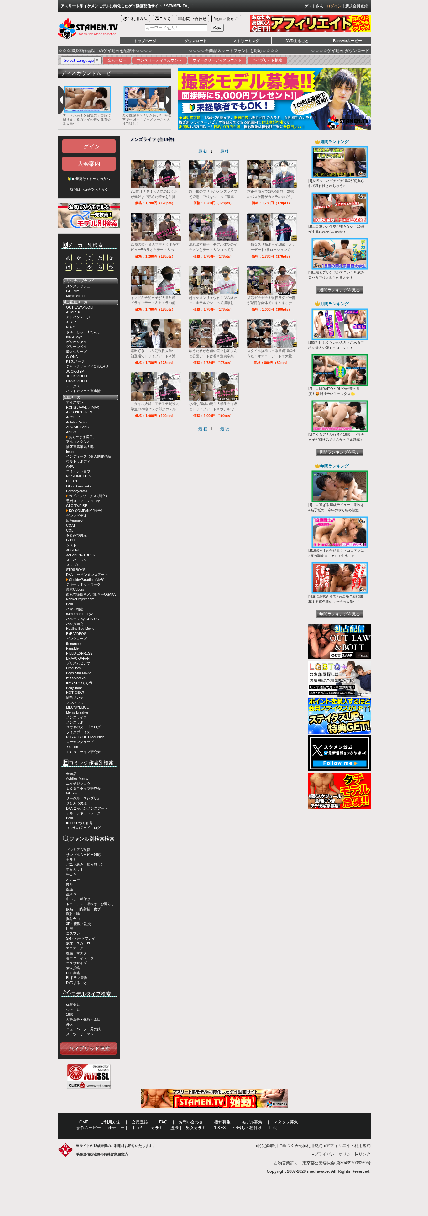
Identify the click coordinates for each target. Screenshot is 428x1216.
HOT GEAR (75, 692)
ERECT (72, 481)
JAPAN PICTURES (80, 555)
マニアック (74, 948)
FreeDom (73, 668)
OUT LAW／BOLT (80, 307)
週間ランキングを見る (339, 290)
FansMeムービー (347, 41)
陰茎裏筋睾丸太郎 (80, 447)
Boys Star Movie (78, 673)
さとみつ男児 (76, 535)
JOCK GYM (75, 371)
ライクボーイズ (78, 732)
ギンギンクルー (78, 342)
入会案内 (89, 164)
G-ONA (72, 356)
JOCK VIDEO (76, 376)
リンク (364, 1154)
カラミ (71, 860)
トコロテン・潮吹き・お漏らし (90, 904)
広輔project (74, 520)
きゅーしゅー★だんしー (85, 332)
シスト (71, 545)
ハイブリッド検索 (267, 60)
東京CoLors (75, 589)
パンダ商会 (74, 624)
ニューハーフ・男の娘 (83, 1029)
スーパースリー (78, 560)
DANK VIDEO (76, 381)
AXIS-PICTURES (79, 412)
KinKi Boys (74, 337)
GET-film (72, 291)
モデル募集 (252, 1122)
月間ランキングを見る (339, 452)
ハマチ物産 (74, 609)
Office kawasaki (78, 486)
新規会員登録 (356, 6)
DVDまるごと (297, 41)
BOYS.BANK (76, 678)
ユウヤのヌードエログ (83, 727)
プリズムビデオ (78, 663)
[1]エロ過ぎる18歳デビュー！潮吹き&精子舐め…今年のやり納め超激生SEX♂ (336, 510)
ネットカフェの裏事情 (83, 391)
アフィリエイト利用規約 (348, 1145)
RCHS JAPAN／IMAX (82, 407)
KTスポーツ (75, 361)
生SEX (71, 894)
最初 (203, 151)
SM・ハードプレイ (80, 938)
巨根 (69, 928)
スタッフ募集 (286, 1122)
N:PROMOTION (78, 476)
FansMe (72, 648)
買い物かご (228, 18)
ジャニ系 (73, 1010)
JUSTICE (73, 550)
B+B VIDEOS (76, 633)
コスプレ (73, 933)
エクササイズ (76, 963)
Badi (69, 604)
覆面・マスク (76, 953)
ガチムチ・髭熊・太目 (83, 1019)
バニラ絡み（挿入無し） (85, 864)
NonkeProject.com (80, 599)
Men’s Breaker (77, 712)
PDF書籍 (73, 973)
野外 (69, 884)
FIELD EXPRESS (79, 653)
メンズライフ (76, 717)
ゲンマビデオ (76, 516)
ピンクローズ (76, 638)
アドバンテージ (78, 317)
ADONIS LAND (77, 427)
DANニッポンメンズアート (87, 574)
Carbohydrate (76, 491)
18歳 (69, 1014)
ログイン (334, 6)
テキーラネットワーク (83, 584)
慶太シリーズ (76, 351)
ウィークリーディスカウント (217, 60)
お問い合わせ (194, 18)
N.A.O (71, 327)
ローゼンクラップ (80, 742)
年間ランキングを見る (339, 614)
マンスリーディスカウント (159, 60)
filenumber (74, 643)
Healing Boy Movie (80, 628)
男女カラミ (74, 869)
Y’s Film (72, 747)
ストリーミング (246, 41)
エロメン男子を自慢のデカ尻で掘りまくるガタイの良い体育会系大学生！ (62, 119)
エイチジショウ (78, 471)
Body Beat (74, 688)
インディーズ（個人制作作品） (90, 456)
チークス (73, 386)
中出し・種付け (78, 899)
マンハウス (74, 702)
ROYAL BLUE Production (85, 737)
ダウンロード (195, 41)
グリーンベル (76, 346)
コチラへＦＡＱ (96, 189)
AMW (70, 466)
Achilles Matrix (77, 422)
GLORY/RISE (76, 505)
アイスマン (74, 402)
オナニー (73, 879)
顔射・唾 (73, 914)
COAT (71, 525)
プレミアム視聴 (78, 850)
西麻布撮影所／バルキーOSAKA (91, 594)
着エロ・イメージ (80, 958)
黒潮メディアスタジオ (83, 501)
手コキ (71, 874)
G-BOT (71, 540)
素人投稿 (73, 968)
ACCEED (73, 417)
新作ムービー (88, 1127)
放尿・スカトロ (78, 943)
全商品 (71, 774)
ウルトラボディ (78, 461)
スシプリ (73, 565)
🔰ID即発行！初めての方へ (89, 179)
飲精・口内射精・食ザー (85, 909)
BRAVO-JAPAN (78, 658)
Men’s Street (75, 296)
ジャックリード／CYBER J (87, 366)
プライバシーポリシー (334, 1154)
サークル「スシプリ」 (83, 798)
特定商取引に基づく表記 (280, 1145)
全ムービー (116, 60)
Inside (70, 452)
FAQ (163, 1122)
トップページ (145, 41)
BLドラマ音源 (76, 978)
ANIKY (71, 432)
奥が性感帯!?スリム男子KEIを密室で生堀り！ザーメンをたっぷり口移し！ (122, 119)
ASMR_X (73, 312)
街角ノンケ (74, 697)
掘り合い (73, 919)
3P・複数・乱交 (78, 924)
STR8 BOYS (75, 569)
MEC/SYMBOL (77, 707)
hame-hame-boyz (79, 614)
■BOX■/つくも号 (79, 683)
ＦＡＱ (165, 18)
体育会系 (73, 1004)
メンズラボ (74, 722)
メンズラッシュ (78, 286)
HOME (82, 1122)
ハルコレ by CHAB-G (82, 619)
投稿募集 (222, 1122)
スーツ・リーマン (80, 1034)
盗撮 (69, 889)
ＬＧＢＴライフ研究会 (83, 752)
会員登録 (140, 1122)
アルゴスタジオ (78, 441)
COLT (70, 530)
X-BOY (71, 322)
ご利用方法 (137, 18)
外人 (69, 1024)
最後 (225, 151)
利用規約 (314, 1145)
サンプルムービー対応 (83, 855)
